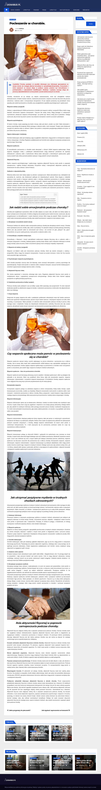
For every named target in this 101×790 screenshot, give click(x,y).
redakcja (21, 28)
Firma (44, 10)
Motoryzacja (65, 10)
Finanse (36, 10)
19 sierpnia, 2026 (13, 765)
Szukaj (79, 18)
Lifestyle (26, 10)
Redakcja (86, 10)
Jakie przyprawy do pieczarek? (20, 710)
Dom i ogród (15, 10)
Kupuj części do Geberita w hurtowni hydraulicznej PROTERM (85, 48)
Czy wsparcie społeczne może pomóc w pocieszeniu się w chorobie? (38, 198)
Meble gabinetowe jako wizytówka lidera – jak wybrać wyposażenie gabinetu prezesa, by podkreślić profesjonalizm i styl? (85, 57)
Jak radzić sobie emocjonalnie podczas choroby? (33, 197)
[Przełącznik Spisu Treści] (54, 194)
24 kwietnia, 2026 (36, 765)
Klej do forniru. (85, 226)
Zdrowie (76, 10)
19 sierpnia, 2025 (60, 765)
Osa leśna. (87, 216)
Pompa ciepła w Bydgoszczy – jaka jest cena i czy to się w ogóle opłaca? (86, 119)
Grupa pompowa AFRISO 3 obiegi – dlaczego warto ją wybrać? (85, 83)
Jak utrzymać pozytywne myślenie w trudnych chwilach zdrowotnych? (38, 200)
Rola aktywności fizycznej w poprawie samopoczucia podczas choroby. (38, 202)
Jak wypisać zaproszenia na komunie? (55, 710)
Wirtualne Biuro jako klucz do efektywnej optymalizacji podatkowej (85, 66)
